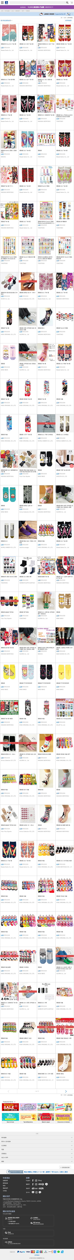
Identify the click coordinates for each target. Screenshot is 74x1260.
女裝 (12, 10)
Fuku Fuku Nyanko (24, 476)
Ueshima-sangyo (24, 547)
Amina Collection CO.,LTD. (26, 299)
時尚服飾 (7, 10)
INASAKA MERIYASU (44, 50)
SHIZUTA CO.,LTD (61, 476)
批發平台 (13, 1218)
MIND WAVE (4, 370)
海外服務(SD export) (14, 1223)
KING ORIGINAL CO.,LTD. (8, 334)
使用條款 (37, 1255)
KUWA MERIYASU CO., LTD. (64, 867)
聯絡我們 (5, 1188)
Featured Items (8, 1102)
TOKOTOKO (59, 121)
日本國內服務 (12, 1221)
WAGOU (3, 157)
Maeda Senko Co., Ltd (7, 50)
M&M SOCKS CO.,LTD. (63, 654)
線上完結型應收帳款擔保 (14, 1242)
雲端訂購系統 (36, 1218)
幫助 (4, 1185)
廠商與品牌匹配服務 (38, 1223)
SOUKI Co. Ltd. (5, 299)
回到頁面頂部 (66, 1167)
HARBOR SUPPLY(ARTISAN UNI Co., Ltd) (27, 583)
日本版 (5, 1191)
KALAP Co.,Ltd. (60, 725)
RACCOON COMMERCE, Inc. (13, 1199)
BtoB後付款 (11, 1232)
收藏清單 (5, 1180)
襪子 (23, 10)
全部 (2, 10)
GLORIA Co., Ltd (24, 334)
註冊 (2, 47)
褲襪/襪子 (17, 10)
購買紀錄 (5, 1183)
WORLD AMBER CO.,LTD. (45, 441)
